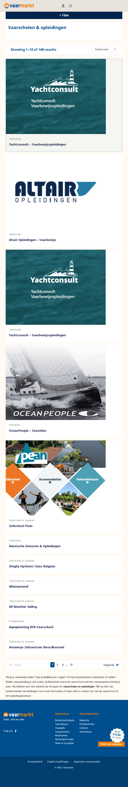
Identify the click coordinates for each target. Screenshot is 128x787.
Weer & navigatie (64, 743)
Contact (84, 727)
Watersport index (64, 739)
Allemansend (18, 587)
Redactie (84, 720)
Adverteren (86, 731)
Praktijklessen (16, 621)
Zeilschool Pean (20, 526)
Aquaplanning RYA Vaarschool (31, 627)
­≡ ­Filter (64, 15)
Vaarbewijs (15, 138)
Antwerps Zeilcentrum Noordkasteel (36, 647)
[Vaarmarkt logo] (19, 5)
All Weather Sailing (23, 607)
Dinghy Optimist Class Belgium (32, 566)
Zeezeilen (14, 424)
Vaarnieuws (61, 724)
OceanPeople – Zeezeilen (27, 431)
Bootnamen (61, 735)
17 (71, 664)
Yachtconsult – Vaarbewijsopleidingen (37, 144)
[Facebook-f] (15, 731)
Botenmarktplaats (64, 720)
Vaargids (60, 727)
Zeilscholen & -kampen (21, 520)
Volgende (108, 665)
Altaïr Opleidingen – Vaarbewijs (32, 240)
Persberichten (87, 724)
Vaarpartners (62, 731)
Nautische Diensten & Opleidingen (34, 546)
